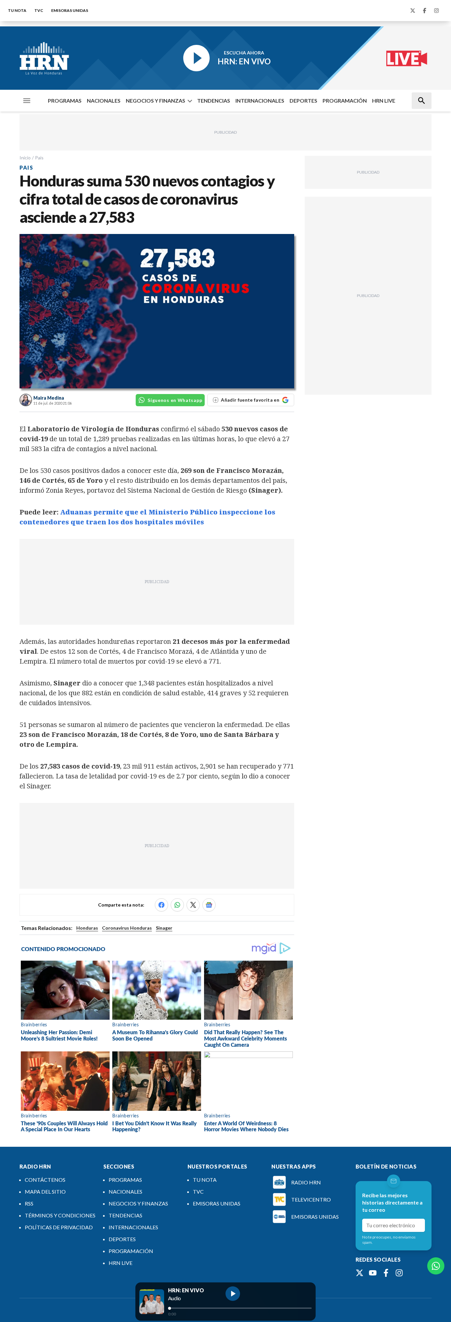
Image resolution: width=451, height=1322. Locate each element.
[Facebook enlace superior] (424, 10)
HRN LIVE (383, 100)
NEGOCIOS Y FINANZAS (155, 100)
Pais (39, 157)
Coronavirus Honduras (127, 928)
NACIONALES (104, 100)
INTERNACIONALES (259, 100)
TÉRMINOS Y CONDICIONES (60, 1215)
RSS (29, 1203)
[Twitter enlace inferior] (360, 1273)
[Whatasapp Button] (435, 1265)
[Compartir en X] (193, 904)
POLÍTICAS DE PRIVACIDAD (59, 1227)
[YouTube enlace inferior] (373, 1273)
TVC (38, 10)
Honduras (87, 928)
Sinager (164, 928)
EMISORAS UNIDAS (69, 10)
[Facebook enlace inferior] (386, 1273)
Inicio (25, 157)
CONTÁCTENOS (45, 1179)
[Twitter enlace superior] (412, 10)
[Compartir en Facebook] (161, 904)
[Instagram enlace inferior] (399, 1273)
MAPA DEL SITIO (45, 1191)
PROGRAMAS (65, 100)
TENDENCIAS (213, 100)
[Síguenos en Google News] (209, 904)
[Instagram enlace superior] (436, 10)
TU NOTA (17, 10)
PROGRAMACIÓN (345, 100)
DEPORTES (303, 100)
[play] (233, 1293)
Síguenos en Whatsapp (175, 400)
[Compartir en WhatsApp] (177, 904)
